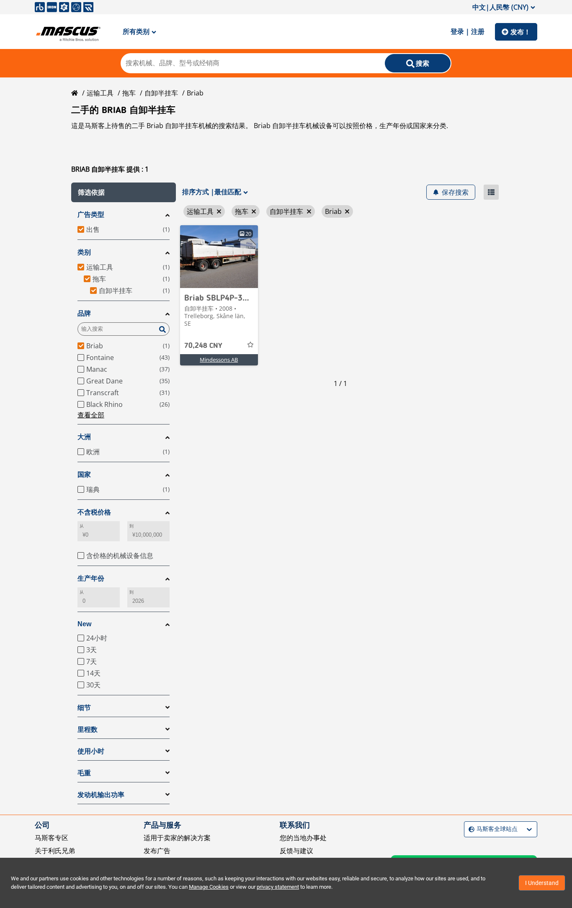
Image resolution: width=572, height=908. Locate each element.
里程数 (87, 729)
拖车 (129, 93)
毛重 (84, 773)
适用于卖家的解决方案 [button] (177, 837)
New (84, 624)
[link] (219, 256)
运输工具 (100, 93)
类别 (84, 252)
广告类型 (90, 214)
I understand (542, 883)
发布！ (520, 31)
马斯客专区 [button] (51, 837)
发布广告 (157, 850)
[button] (123, 192)
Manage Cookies (209, 887)
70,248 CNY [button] (203, 346)
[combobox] (470, 829)
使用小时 (90, 751)
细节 (84, 707)
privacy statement (278, 887)
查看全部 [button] (90, 414)
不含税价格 (94, 512)
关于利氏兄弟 (55, 850)
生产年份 (90, 578)
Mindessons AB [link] (219, 359)
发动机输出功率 (100, 794)
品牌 (84, 313)
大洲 (84, 436)
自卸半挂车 (161, 93)
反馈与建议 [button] (296, 850)
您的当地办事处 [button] (303, 837)
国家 (84, 474)
